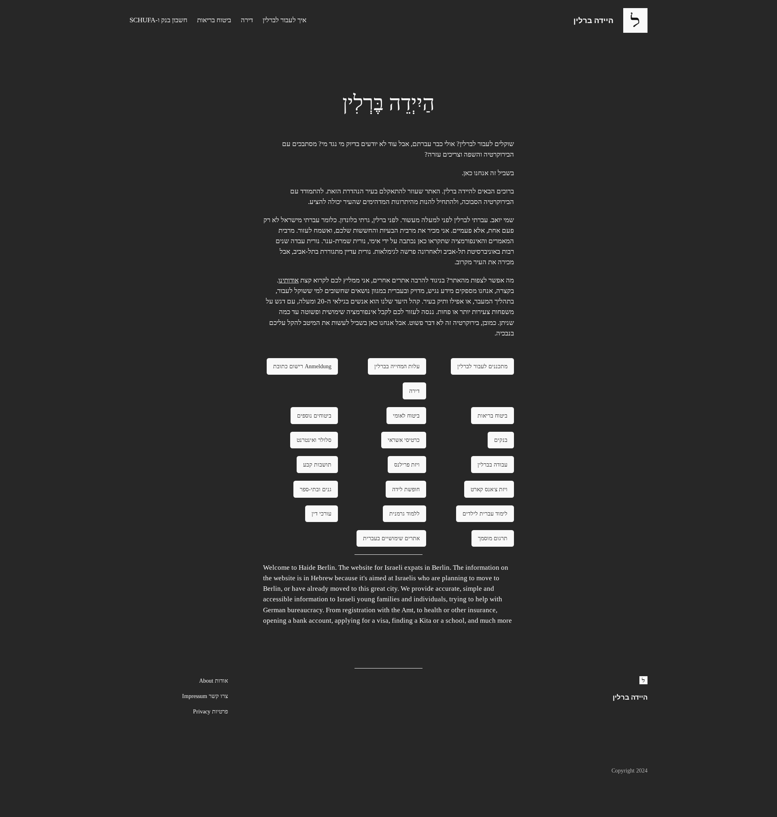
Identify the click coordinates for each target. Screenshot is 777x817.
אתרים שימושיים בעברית (391, 538)
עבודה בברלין (492, 464)
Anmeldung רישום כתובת (302, 366)
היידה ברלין (593, 20)
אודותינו (288, 280)
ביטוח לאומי (406, 415)
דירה (414, 391)
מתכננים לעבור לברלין (482, 366)
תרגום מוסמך (492, 538)
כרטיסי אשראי (404, 440)
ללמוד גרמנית (404, 513)
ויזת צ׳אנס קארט (489, 489)
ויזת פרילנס (407, 464)
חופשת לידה (406, 489)
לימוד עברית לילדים (485, 513)
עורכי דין (321, 513)
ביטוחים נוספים (314, 415)
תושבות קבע (317, 464)
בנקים (500, 440)
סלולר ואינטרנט (314, 440)
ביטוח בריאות (492, 415)
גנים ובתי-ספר (315, 489)
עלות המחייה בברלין (397, 366)
